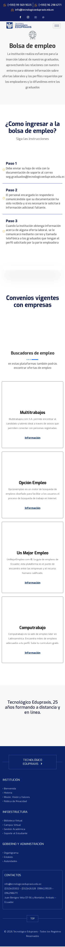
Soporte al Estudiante (15, 833)
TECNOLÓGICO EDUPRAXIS (32, 762)
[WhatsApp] (43, 17)
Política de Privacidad (15, 801)
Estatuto (8, 857)
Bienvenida (10, 788)
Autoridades (10, 861)
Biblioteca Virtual (13, 820)
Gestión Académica (14, 829)
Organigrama (11, 852)
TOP (32, 918)
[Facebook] (20, 17)
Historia (8, 792)
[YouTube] (35, 17)
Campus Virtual (12, 824)
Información (32, 438)
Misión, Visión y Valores (17, 797)
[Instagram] (28, 17)
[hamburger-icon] (57, 25)
